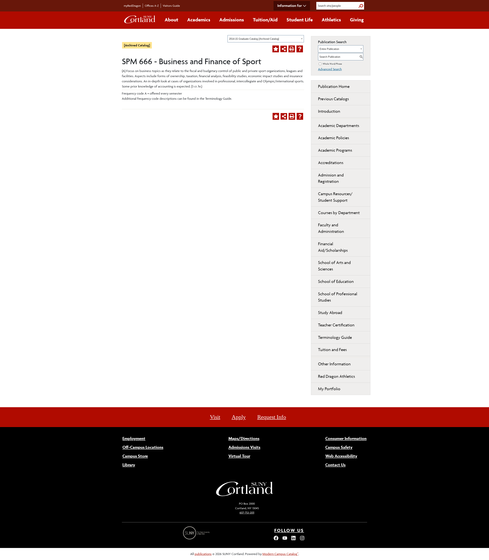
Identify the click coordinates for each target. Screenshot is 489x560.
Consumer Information (346, 438)
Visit (215, 417)
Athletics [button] (331, 20)
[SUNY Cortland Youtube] (285, 540)
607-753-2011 (247, 512)
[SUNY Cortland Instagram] (302, 540)
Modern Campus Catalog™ (280, 554)
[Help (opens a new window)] (299, 48)
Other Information (334, 364)
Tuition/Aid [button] (265, 20)
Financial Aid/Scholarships (333, 247)
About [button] (171, 20)
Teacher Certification (336, 325)
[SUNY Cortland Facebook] (276, 540)
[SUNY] (196, 533)
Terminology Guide (335, 337)
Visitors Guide (171, 5)
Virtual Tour (239, 456)
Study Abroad (330, 312)
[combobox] (265, 38)
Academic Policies (333, 137)
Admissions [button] (231, 20)
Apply (239, 417)
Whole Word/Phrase (332, 63)
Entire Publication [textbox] (329, 49)
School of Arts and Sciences (334, 266)
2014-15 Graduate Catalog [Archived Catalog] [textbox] (254, 38)
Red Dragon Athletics (336, 376)
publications (203, 554)
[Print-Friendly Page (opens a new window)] (291, 48)
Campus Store (135, 456)
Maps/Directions (243, 438)
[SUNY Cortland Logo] (140, 20)
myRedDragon (132, 5)
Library (128, 464)
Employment (133, 438)
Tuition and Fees (332, 349)
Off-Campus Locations (142, 447)
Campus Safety (338, 447)
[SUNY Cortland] (244, 496)
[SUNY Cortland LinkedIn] (293, 540)
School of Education (336, 281)
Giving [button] (357, 20)
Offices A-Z (152, 5)
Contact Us (335, 464)
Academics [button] (198, 20)
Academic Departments (338, 125)
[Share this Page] (283, 49)
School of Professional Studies (337, 297)
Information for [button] (289, 5)
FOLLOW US (289, 530)
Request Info (271, 417)
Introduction (329, 111)
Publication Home (334, 86)
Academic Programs (335, 150)
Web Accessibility (341, 456)
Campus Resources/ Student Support (335, 197)
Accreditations (330, 162)
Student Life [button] (300, 20)
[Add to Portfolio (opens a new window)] (275, 48)
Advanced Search (330, 69)
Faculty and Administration (331, 228)
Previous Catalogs (333, 98)
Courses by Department (339, 212)
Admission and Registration (331, 178)
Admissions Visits (244, 447)
